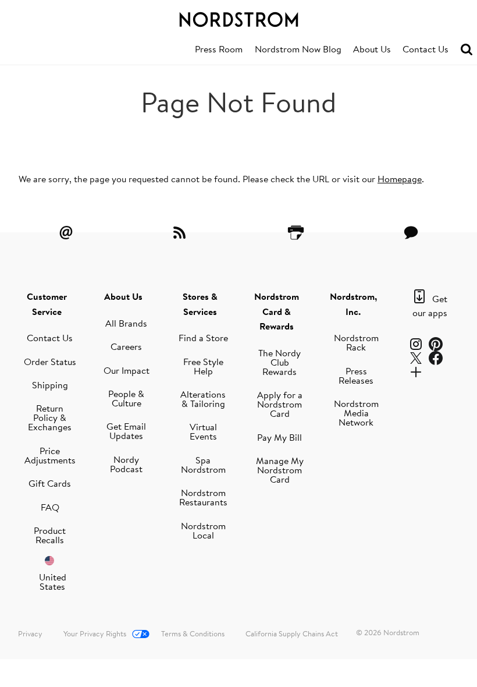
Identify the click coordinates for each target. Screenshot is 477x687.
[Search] (466, 50)
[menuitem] (219, 49)
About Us (372, 49)
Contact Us (425, 49)
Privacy (30, 633)
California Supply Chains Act (291, 633)
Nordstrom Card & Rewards (276, 311)
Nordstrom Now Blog (298, 49)
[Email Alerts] (66, 232)
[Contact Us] (410, 232)
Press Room (219, 49)
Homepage (400, 178)
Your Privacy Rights (94, 633)
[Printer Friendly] (296, 232)
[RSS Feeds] (180, 232)
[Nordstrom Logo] (238, 17)
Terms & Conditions (193, 633)
